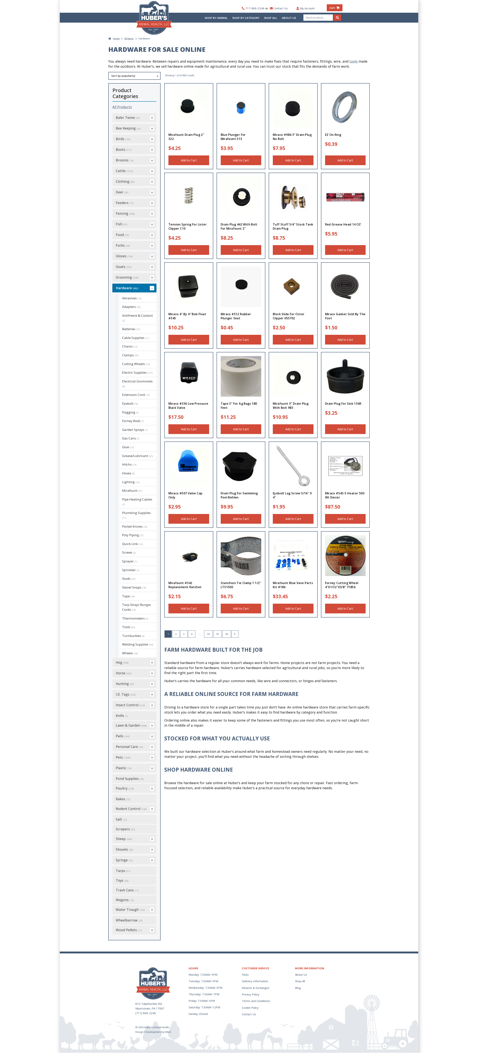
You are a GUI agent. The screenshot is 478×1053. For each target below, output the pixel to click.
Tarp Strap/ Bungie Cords (136, 607)
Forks (123, 245)
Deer (122, 192)
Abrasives (132, 298)
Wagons (125, 900)
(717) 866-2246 (145, 1013)
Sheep (124, 838)
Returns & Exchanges (255, 988)
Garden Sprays (135, 429)
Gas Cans (130, 438)
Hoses (128, 473)
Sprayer (129, 561)
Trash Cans (127, 890)
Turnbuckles (133, 636)
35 (217, 634)
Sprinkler (130, 570)
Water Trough (130, 909)
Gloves (124, 256)
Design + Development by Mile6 (153, 1032)
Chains (129, 346)
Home (116, 38)
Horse (123, 673)
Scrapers (125, 829)
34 (208, 634)
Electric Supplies (137, 372)
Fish (121, 224)
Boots (123, 149)
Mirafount (132, 490)
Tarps (123, 870)
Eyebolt (130, 403)
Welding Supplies (137, 644)
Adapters (131, 307)
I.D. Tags (126, 694)
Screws (129, 552)
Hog (122, 662)
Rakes (123, 799)
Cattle (124, 171)
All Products (122, 107)
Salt (121, 819)
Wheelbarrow (129, 920)
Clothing (125, 181)
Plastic (123, 768)
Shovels (124, 849)
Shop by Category (245, 18)
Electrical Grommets (137, 383)
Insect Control (130, 705)
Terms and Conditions (256, 1001)
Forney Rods (133, 421)
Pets (123, 757)
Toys (122, 880)
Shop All (270, 18)
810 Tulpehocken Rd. (148, 1004)
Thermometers (135, 618)
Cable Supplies (135, 338)
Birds (123, 139)
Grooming (127, 277)
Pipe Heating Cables (137, 501)
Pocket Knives (134, 526)
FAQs (245, 974)
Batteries (131, 329)
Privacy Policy (250, 994)
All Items (129, 38)
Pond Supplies (130, 778)
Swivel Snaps (134, 587)
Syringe (124, 860)
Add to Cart (189, 250)
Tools (128, 627)
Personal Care (129, 746)
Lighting (130, 482)
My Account (307, 8)
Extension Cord (136, 395)
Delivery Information (255, 981)
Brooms (124, 160)
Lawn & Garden (131, 725)
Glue (128, 447)
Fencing (125, 213)
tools (353, 61)
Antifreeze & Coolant (137, 317)
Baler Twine (128, 117)
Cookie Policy (250, 1007)
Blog (298, 988)
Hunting (125, 683)
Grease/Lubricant (137, 456)
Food (122, 234)
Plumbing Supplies (136, 515)
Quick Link (132, 544)
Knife (122, 715)
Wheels (130, 653)
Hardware (127, 288)
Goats (123, 266)
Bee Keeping (128, 128)
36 (226, 634)
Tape (128, 596)
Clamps (130, 355)
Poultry (125, 788)
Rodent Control (131, 808)
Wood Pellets (129, 930)
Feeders (124, 202)
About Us (289, 18)
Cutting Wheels (136, 364)
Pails (122, 736)
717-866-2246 (254, 8)
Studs (128, 578)
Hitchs (129, 464)
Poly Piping (133, 535)
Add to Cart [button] (189, 160)
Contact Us (281, 8)
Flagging (130, 412)
